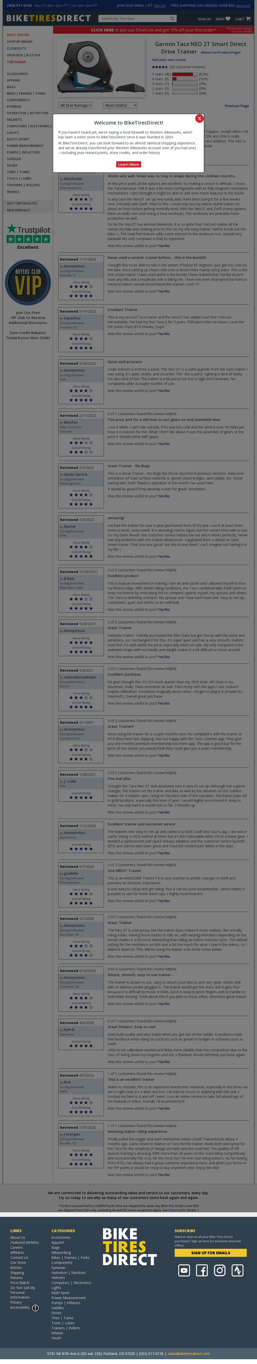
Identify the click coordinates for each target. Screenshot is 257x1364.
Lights (56, 1287)
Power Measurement (68, 1297)
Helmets (58, 1277)
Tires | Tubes (62, 1317)
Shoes (56, 1312)
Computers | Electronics (71, 1282)
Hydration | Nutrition (68, 1272)
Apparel (57, 1242)
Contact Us (19, 1257)
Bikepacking (61, 1252)
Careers (16, 1247)
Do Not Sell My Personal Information (22, 1292)
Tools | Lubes (63, 1322)
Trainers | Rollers (65, 1328)
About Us (17, 1237)
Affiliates (17, 1252)
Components (62, 1262)
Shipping (17, 1272)
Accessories (61, 1237)
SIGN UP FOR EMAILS (210, 1252)
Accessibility (20, 1307)
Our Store (18, 1262)
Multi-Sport (60, 1292)
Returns (16, 1277)
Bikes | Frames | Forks (70, 1257)
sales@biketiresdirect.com (189, 1353)
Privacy (16, 1302)
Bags (55, 1247)
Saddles (57, 1307)
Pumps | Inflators (65, 1302)
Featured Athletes (24, 1242)
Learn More (128, 164)
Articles (16, 1267)
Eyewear (58, 1267)
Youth (56, 1338)
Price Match (20, 1282)
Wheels (57, 1333)
